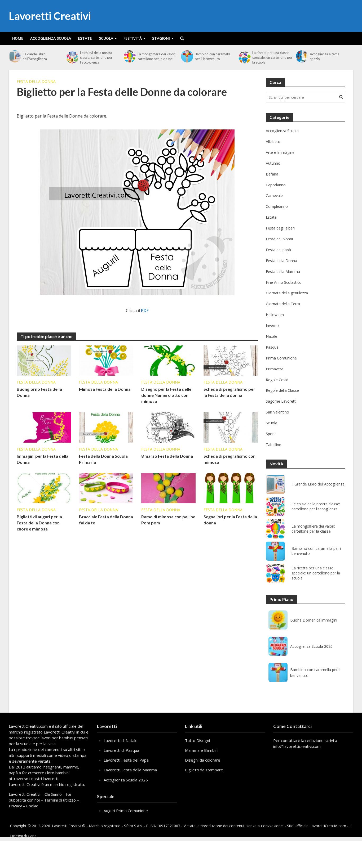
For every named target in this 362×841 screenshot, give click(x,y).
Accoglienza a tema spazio (324, 56)
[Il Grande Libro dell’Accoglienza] (14, 56)
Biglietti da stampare (204, 769)
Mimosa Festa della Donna (105, 389)
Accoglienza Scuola (50, 38)
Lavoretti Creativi (50, 16)
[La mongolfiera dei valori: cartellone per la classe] (129, 56)
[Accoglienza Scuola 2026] (278, 646)
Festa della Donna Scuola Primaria (103, 459)
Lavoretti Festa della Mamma (130, 769)
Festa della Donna (36, 81)
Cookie (32, 805)
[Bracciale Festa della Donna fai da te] (106, 488)
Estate (85, 38)
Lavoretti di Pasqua (121, 750)
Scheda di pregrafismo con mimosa (229, 459)
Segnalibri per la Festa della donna (230, 519)
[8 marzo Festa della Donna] (168, 427)
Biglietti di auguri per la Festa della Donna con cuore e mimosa (39, 522)
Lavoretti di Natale (121, 740)
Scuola (106, 38)
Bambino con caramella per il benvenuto (213, 56)
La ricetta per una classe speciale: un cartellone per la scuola (272, 57)
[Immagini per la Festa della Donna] (44, 427)
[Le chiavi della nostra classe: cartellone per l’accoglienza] (71, 57)
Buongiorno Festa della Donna (39, 392)
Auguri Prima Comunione (126, 810)
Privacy (15, 805)
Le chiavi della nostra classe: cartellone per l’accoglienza (96, 57)
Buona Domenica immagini (313, 620)
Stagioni (161, 38)
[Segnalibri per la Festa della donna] (231, 488)
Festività (132, 38)
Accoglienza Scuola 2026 (311, 646)
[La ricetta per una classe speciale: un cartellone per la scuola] (244, 57)
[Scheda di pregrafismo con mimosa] (231, 427)
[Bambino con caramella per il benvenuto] (186, 56)
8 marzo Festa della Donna (167, 455)
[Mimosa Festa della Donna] (106, 360)
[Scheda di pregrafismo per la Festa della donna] (231, 360)
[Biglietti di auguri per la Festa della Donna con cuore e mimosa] (44, 488)
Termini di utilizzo (60, 800)
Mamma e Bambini (201, 750)
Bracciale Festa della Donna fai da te (106, 519)
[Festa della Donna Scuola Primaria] (106, 427)
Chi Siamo (53, 794)
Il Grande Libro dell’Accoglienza (35, 56)
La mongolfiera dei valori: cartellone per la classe (157, 56)
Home (17, 38)
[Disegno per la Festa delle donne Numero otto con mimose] (168, 360)
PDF (145, 310)
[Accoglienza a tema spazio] (301, 56)
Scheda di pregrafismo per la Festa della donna (229, 392)
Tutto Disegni (197, 740)
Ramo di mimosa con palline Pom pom (168, 519)
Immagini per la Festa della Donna (42, 459)
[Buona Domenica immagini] (278, 619)
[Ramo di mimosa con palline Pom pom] (168, 488)
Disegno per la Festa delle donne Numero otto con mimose (166, 395)
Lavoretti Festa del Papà (126, 760)
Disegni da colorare (202, 760)
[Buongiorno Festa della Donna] (44, 360)
